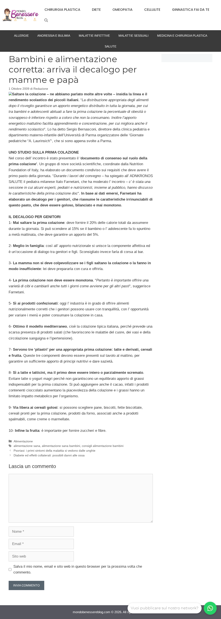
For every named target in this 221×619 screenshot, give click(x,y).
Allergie (21, 35)
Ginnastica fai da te (190, 9)
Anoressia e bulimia (53, 35)
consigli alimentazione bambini (102, 446)
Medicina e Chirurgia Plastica (182, 35)
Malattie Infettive (94, 35)
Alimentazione (23, 441)
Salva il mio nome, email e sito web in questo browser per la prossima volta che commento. (77, 569)
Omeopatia (122, 9)
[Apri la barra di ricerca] (46, 20)
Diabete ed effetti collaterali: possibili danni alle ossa (49, 455)
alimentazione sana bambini (61, 446)
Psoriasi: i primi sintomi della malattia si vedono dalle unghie (54, 450)
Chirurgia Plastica (62, 9)
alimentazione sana (27, 446)
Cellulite (152, 9)
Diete (96, 9)
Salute (110, 46)
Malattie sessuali (133, 35)
